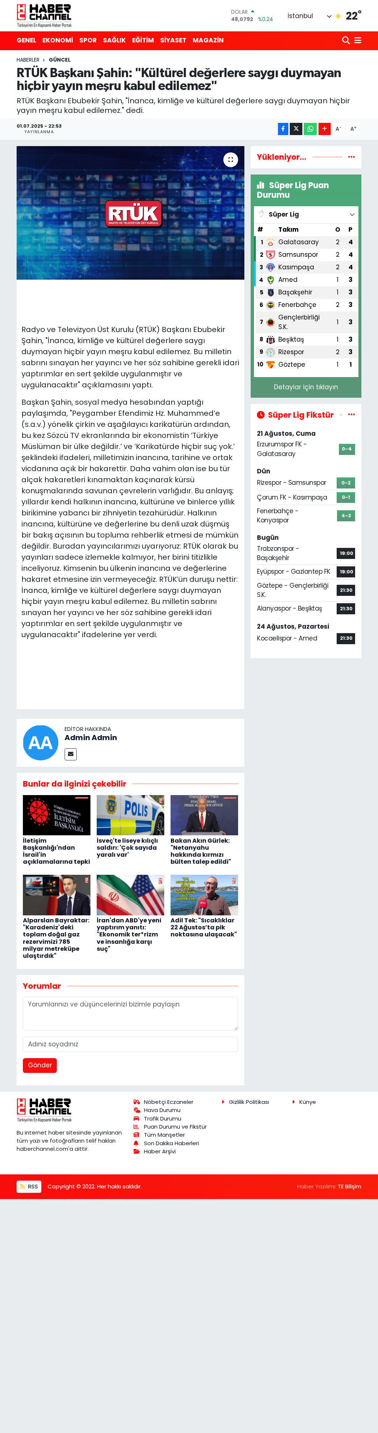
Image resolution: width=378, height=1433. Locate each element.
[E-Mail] (71, 754)
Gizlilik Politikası (249, 1102)
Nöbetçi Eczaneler (168, 1102)
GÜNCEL (60, 59)
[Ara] (346, 41)
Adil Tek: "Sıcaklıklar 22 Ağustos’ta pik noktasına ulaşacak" (204, 927)
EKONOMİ (57, 40)
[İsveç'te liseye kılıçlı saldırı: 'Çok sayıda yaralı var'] (130, 814)
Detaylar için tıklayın (306, 387)
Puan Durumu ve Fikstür (175, 1126)
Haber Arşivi (160, 1151)
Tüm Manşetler (164, 1135)
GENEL (26, 40)
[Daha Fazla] (325, 129)
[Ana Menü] (356, 41)
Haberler (28, 59)
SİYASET (173, 40)
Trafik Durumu (162, 1118)
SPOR (88, 40)
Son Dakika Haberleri (171, 1143)
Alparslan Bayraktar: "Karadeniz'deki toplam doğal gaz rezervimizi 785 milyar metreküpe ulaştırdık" (56, 938)
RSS (32, 1186)
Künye (307, 1102)
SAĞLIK (114, 40)
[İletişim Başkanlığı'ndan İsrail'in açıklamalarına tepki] (56, 814)
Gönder (40, 1065)
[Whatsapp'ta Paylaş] (310, 129)
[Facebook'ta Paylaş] (283, 129)
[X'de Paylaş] (296, 129)
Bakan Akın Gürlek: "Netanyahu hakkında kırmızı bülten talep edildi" (201, 851)
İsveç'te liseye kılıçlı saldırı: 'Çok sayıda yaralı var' (127, 847)
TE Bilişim (349, 1186)
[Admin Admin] (40, 742)
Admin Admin (91, 737)
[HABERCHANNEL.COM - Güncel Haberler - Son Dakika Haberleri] (44, 15)
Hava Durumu (162, 1110)
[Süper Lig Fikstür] (351, 414)
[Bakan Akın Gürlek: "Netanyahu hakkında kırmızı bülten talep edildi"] (204, 814)
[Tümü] (351, 156)
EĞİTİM (143, 40)
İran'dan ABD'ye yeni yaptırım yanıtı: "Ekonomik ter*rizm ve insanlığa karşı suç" (129, 934)
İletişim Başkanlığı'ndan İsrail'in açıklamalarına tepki (56, 851)
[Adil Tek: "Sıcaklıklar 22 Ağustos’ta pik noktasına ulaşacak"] (204, 894)
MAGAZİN (208, 40)
